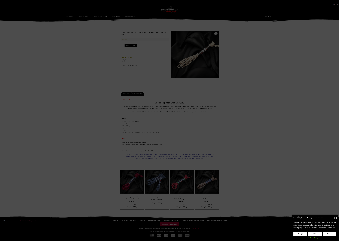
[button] (335, 218)
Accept (300, 234)
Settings (329, 234)
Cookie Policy (309, 238)
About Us (321, 238)
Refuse (315, 234)
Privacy (316, 238)
